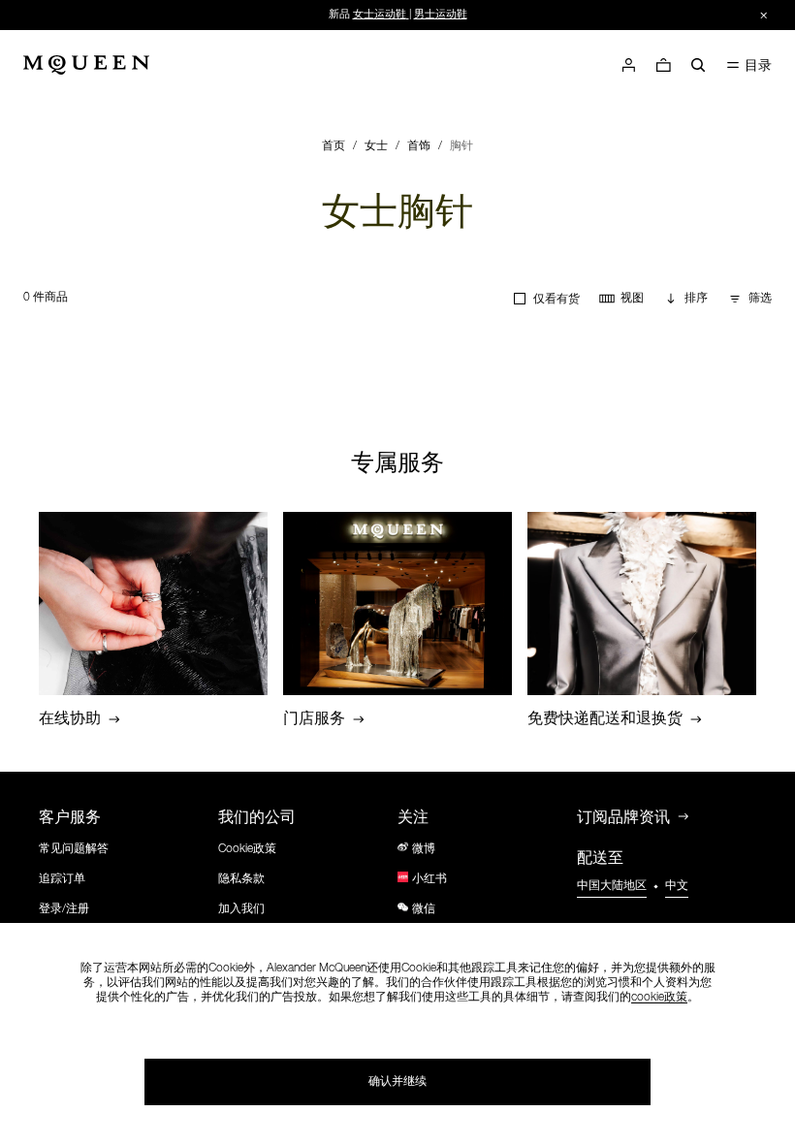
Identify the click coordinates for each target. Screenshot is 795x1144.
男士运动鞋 (440, 15)
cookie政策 (659, 997)
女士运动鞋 (379, 15)
